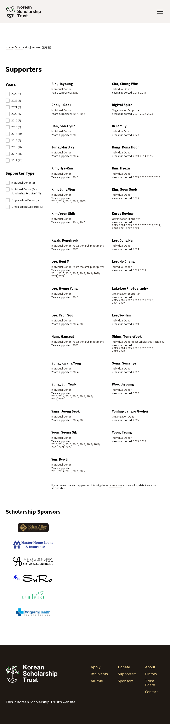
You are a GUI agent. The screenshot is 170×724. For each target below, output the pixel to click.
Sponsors (125, 681)
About (150, 667)
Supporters (127, 674)
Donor (19, 47)
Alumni (97, 681)
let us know (115, 485)
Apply (96, 667)
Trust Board (150, 683)
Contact (151, 692)
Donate (124, 667)
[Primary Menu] (160, 11)
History (151, 674)
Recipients (99, 674)
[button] (24, 94)
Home (9, 47)
